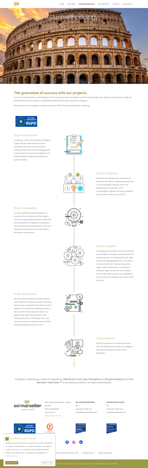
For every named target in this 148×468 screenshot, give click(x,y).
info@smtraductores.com (53, 416)
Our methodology (86, 4)
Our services (103, 4)
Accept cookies (11, 463)
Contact (116, 4)
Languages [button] (127, 4)
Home (61, 4)
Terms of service (105, 453)
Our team (71, 4)
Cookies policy (88, 453)
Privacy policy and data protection (63, 453)
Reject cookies (47, 463)
